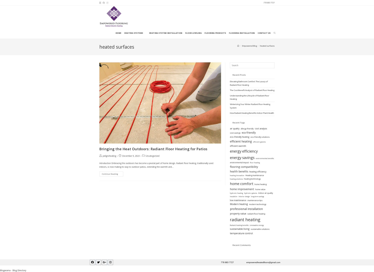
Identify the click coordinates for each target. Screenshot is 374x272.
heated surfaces (267, 46)
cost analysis (261, 128)
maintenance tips (255, 200)
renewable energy (257, 225)
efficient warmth (238, 145)
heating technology (252, 179)
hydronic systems (250, 193)
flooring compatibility (244, 166)
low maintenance (238, 200)
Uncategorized (152, 155)
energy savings (242, 157)
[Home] (238, 46)
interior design (244, 196)
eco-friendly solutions (260, 137)
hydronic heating (236, 193)
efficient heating (241, 141)
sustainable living (240, 229)
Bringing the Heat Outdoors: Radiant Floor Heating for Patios (153, 148)
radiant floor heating (256, 213)
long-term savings (257, 196)
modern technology (257, 204)
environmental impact (239, 162)
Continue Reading (112, 173)
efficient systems (259, 142)
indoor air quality (265, 193)
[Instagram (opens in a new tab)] (107, 2)
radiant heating (245, 220)
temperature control (241, 233)
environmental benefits (265, 158)
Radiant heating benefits (239, 225)
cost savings (235, 133)
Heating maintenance (254, 175)
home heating (260, 184)
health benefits (239, 171)
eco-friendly (249, 132)
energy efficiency (244, 151)
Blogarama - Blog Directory (13, 270)
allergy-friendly (247, 128)
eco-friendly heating (239, 136)
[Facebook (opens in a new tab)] (104, 2)
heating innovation (237, 175)
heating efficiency (257, 171)
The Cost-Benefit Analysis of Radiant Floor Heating (252, 90)
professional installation (246, 209)
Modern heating (239, 204)
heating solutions (236, 179)
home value (260, 189)
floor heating (255, 163)
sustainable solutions (260, 229)
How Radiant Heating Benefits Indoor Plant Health (252, 113)
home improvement (242, 189)
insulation (233, 196)
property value (238, 213)
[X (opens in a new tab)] (100, 2)
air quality (234, 128)
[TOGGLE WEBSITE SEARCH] (274, 33)
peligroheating (109, 155)
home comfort (241, 183)
